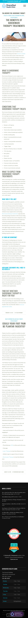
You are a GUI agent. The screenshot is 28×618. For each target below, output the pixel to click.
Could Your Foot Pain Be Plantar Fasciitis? (14, 325)
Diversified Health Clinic (19, 472)
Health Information (16, 15)
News (23, 15)
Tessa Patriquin (19, 312)
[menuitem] (24, 6)
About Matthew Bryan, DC (7, 496)
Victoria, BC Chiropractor (11, 555)
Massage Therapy (19, 319)
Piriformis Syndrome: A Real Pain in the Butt (11, 504)
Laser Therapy (6, 451)
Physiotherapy (14, 17)
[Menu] (24, 6)
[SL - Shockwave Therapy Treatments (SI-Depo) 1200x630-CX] (14, 36)
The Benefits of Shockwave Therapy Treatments (14, 22)
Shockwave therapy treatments (10, 213)
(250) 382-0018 (17, 1)
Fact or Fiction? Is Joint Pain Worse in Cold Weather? (13, 516)
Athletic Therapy (8, 15)
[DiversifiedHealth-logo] (11, 6)
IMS (12, 445)
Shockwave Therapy (8, 457)
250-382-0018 (6, 578)
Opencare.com (14, 559)
